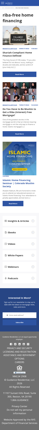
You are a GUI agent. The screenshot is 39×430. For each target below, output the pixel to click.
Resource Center (9, 7)
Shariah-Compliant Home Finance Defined (17, 54)
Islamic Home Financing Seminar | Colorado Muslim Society (18, 183)
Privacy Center (19, 406)
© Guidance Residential (17, 379)
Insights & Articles (10, 49)
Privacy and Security (19, 348)
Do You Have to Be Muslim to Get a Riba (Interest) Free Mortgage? (19, 112)
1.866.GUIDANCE (19, 400)
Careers (19, 362)
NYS (33, 419)
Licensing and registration (19, 351)
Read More (19, 74)
